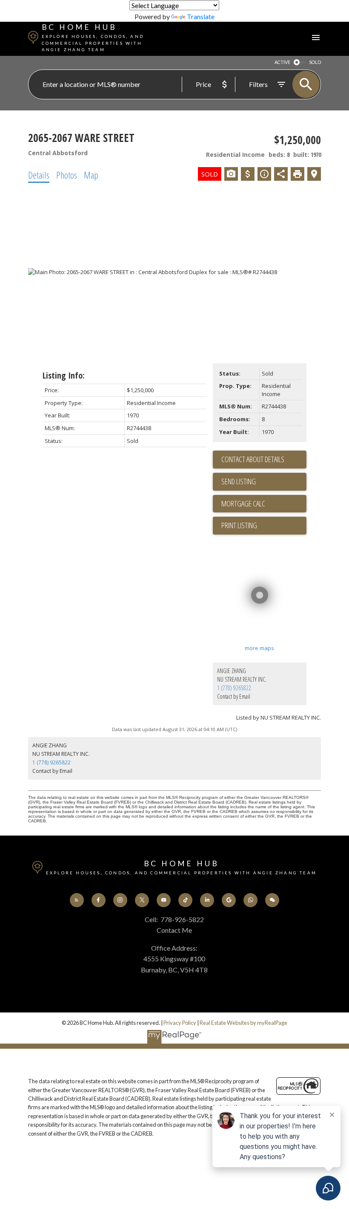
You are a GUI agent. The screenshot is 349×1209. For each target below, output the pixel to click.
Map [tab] (91, 174)
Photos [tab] (66, 174)
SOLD (315, 62)
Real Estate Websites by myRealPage (243, 1022)
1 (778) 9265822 (234, 688)
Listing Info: (64, 375)
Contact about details (252, 459)
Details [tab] (38, 174)
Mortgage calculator (263, 503)
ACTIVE (282, 62)
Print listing (239, 525)
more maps (259, 648)
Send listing (238, 481)
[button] (77, 900)
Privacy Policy (179, 1022)
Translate (201, 16)
